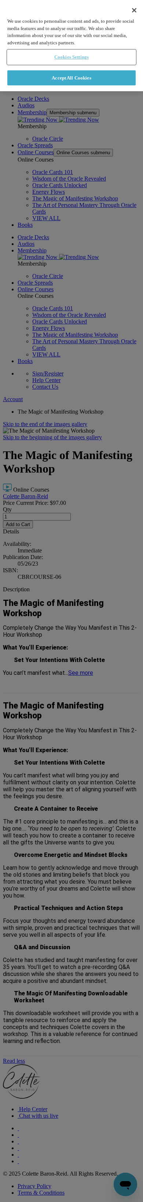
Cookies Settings (71, 57)
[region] (71, 45)
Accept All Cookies (71, 78)
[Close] (134, 10)
